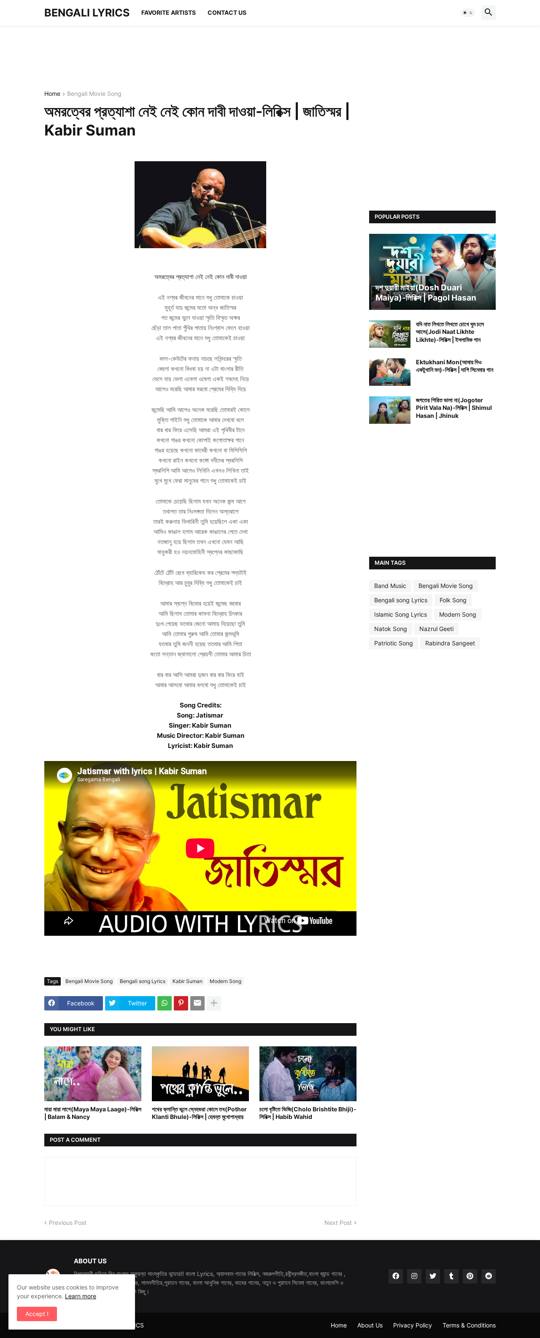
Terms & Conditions (469, 1325)
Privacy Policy (412, 1325)
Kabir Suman (187, 981)
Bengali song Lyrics (142, 981)
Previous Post (67, 1222)
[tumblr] (451, 1276)
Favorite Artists (168, 12)
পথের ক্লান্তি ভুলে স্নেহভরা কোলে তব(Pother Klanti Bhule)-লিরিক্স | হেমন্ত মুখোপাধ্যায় (199, 1112)
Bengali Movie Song (94, 94)
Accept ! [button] (37, 1313)
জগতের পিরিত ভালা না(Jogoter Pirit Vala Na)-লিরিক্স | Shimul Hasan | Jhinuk (454, 407)
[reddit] (488, 1276)
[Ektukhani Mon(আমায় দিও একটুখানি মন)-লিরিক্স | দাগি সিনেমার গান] (389, 372)
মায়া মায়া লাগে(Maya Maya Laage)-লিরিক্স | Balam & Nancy (92, 1112)
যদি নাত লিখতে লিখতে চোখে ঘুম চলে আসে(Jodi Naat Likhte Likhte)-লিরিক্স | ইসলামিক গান (450, 331)
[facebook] (396, 1276)
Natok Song (390, 628)
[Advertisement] (197, 57)
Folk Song (453, 600)
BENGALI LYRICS (87, 12)
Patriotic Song (393, 643)
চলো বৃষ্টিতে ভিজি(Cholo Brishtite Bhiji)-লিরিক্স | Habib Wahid (307, 1112)
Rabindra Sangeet (450, 643)
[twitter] (433, 1276)
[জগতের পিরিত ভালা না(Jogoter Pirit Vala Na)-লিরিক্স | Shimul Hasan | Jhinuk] (389, 410)
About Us (370, 1325)
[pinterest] (470, 1276)
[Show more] (214, 1003)
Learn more (80, 1296)
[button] (468, 12)
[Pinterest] (181, 1003)
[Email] (197, 1003)
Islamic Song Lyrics (400, 614)
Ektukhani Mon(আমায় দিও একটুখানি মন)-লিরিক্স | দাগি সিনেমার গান (454, 365)
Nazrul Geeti (436, 628)
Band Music (390, 585)
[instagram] (414, 1276)
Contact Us (227, 12)
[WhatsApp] (164, 1003)
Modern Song (225, 981)
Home (52, 94)
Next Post (338, 1222)
